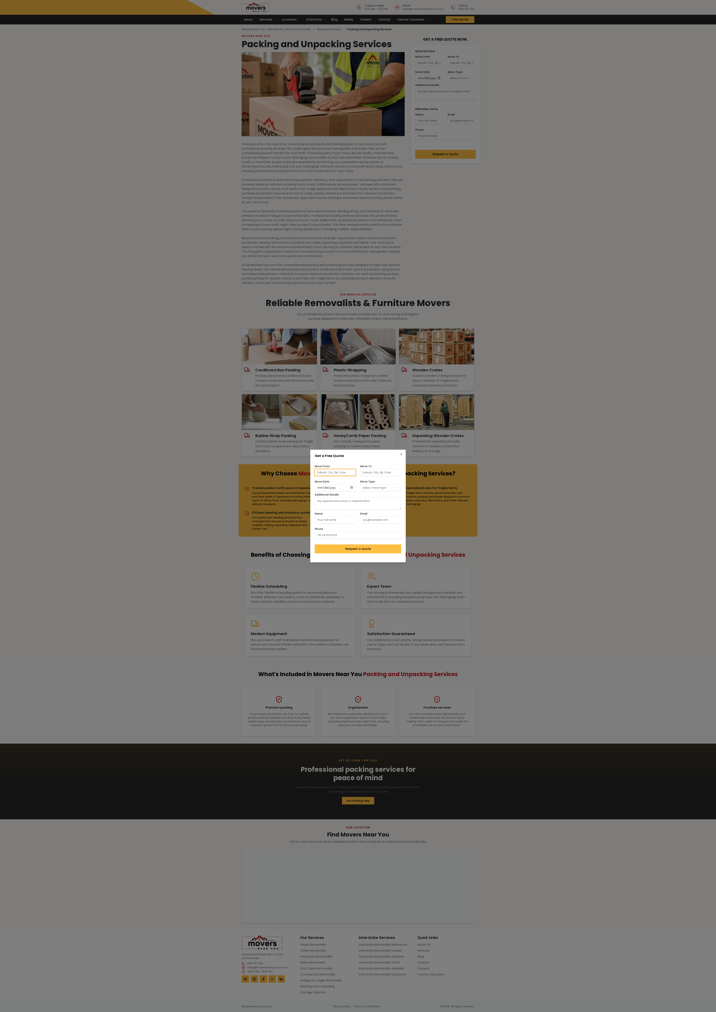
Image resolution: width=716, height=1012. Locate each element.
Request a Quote (358, 549)
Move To (366, 466)
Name (319, 513)
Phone (319, 529)
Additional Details (327, 494)
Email (363, 513)
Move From (322, 466)
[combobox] (380, 487)
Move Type (367, 481)
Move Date (322, 481)
